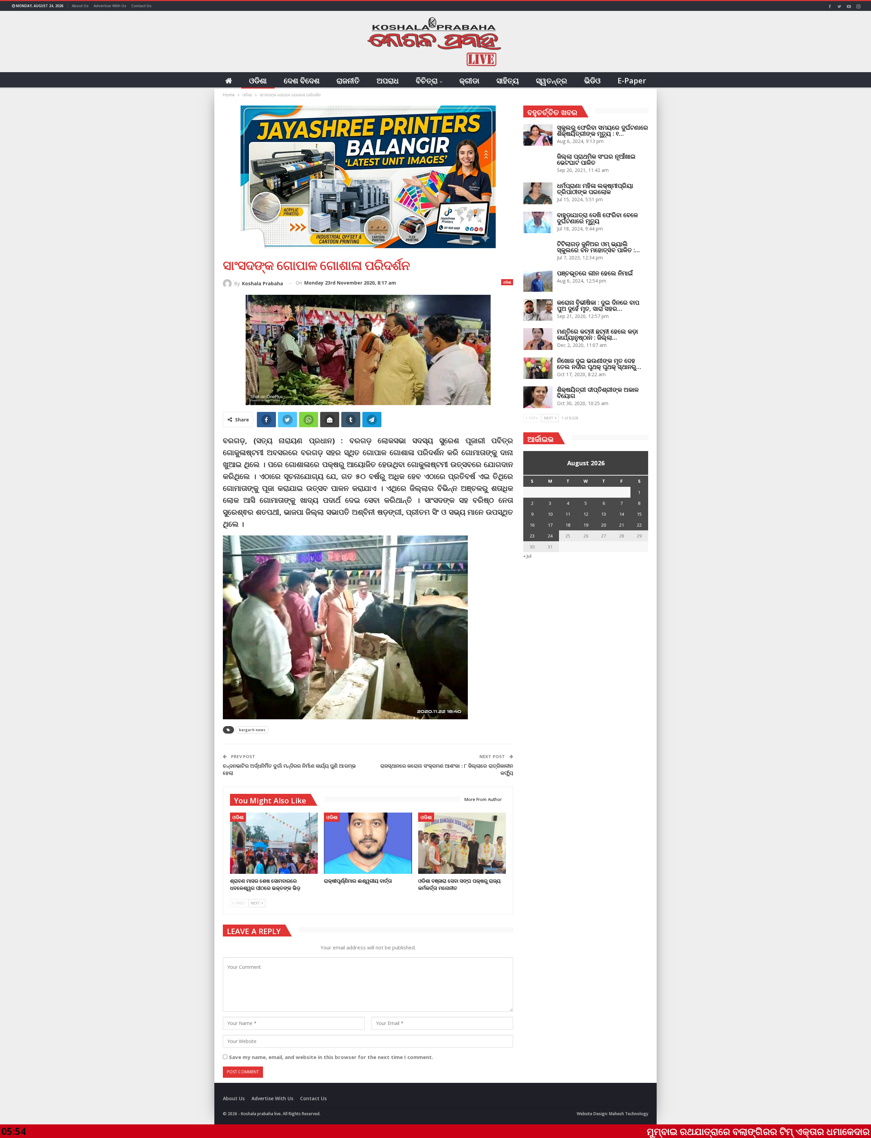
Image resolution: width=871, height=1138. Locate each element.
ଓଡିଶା (258, 80)
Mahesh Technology (628, 1114)
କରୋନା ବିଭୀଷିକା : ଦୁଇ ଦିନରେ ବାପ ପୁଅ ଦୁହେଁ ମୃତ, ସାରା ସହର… (598, 305)
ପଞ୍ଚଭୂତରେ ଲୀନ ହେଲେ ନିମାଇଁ (595, 273)
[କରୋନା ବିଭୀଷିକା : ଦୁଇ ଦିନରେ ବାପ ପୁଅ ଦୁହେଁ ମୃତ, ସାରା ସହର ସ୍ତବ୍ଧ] (538, 310)
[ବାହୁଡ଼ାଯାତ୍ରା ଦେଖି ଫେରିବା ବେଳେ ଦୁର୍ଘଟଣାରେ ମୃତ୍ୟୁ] (538, 223)
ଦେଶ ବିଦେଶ (301, 80)
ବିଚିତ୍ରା (427, 80)
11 (567, 514)
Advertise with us (110, 5)
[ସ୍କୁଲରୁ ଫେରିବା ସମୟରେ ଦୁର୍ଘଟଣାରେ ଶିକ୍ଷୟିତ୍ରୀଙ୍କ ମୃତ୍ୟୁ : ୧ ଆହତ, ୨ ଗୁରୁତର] (538, 135)
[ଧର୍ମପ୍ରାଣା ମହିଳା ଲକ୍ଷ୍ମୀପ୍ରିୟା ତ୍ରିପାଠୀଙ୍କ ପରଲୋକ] (538, 193)
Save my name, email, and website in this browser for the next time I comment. (331, 1057)
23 (532, 536)
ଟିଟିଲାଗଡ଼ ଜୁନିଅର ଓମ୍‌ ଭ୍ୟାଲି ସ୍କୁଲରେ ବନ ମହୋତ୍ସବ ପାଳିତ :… (598, 247)
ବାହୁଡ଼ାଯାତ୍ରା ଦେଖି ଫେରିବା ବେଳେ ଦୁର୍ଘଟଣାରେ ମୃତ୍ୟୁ (597, 218)
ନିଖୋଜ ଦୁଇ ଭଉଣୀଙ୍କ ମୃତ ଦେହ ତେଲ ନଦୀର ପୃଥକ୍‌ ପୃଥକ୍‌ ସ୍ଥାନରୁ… (599, 363)
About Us (80, 5)
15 (639, 514)
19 (586, 525)
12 (586, 514)
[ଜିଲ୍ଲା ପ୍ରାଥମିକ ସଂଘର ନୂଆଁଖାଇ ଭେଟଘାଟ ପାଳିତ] (538, 164)
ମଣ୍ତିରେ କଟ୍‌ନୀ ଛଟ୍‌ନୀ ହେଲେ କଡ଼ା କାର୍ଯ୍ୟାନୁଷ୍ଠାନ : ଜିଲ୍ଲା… (597, 334)
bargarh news (252, 729)
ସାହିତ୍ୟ (507, 80)
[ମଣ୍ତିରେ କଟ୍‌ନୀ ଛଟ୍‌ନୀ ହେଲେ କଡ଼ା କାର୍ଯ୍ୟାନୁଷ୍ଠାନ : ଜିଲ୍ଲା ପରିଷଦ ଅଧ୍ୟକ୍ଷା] (538, 339)
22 (639, 525)
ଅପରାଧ (388, 80)
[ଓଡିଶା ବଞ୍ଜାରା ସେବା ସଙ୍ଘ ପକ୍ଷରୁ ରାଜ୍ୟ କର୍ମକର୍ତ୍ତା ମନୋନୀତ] (462, 843)
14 (621, 514)
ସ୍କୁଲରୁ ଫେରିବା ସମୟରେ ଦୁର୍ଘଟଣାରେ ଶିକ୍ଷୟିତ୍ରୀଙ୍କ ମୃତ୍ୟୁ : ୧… (602, 130)
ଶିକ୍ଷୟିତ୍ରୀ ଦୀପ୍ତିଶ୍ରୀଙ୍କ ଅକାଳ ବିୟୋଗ (598, 392)
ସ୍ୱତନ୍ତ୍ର (551, 80)
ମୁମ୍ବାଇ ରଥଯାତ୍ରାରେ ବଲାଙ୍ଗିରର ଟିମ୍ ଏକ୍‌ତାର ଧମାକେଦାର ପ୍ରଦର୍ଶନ (703, 1131)
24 (550, 536)
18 (567, 525)
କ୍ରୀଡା (469, 80)
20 (603, 525)
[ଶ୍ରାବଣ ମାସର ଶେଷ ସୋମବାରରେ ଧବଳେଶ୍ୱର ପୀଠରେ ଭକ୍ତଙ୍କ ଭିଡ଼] (274, 843)
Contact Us (141, 5)
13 (603, 514)
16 (532, 525)
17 (550, 525)
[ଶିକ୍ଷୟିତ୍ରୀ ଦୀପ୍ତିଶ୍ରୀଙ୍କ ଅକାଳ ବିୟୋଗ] (538, 397)
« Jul (527, 556)
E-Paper (632, 80)
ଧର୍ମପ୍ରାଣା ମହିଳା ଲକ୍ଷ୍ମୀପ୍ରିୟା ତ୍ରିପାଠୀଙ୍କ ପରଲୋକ (595, 188)
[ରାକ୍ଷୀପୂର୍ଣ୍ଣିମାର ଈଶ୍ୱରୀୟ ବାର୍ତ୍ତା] (368, 843)
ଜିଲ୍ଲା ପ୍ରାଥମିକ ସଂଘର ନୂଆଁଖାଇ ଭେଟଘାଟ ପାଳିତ (596, 159)
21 (621, 525)
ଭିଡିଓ (592, 80)
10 (550, 514)
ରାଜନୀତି (348, 80)
